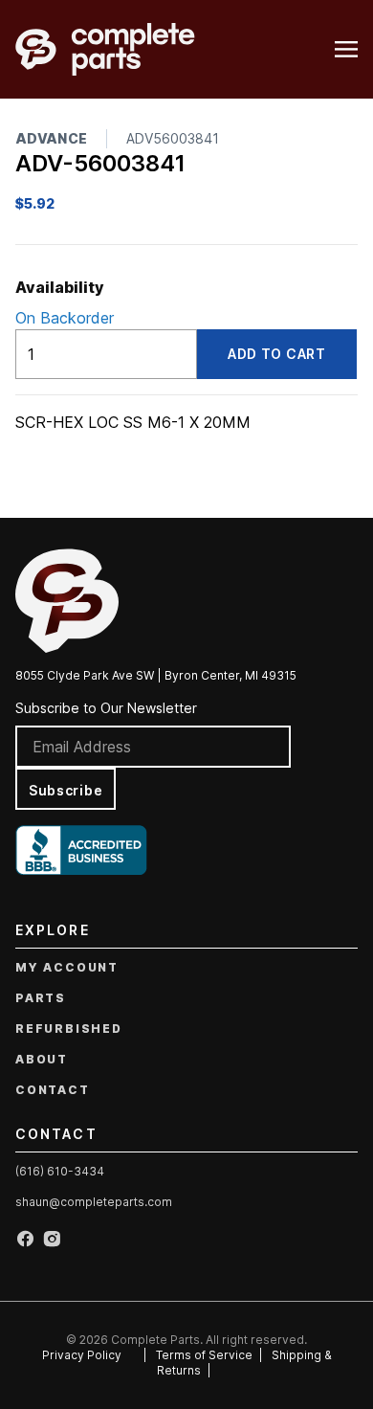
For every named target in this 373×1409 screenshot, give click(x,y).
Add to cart (277, 354)
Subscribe (65, 790)
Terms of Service (204, 1355)
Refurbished (68, 1028)
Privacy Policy (81, 1355)
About (41, 1059)
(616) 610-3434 (59, 1171)
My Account (67, 967)
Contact (52, 1090)
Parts (40, 998)
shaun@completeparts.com (93, 1202)
